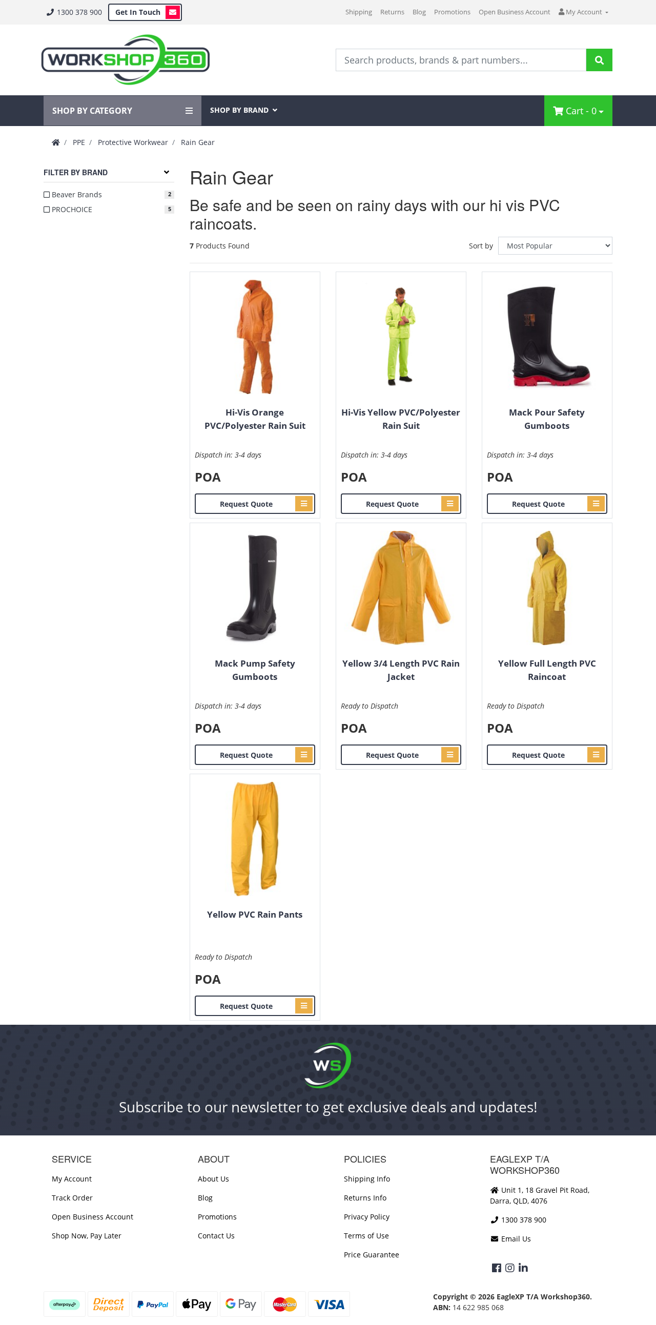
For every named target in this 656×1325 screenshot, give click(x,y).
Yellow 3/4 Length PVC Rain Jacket (401, 669)
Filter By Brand (76, 172)
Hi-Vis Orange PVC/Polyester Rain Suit (254, 418)
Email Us (515, 1239)
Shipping (358, 11)
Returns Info (365, 1198)
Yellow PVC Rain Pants (254, 914)
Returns (392, 11)
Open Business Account (514, 11)
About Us (213, 1179)
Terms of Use (366, 1235)
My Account (72, 1179)
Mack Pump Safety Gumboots (255, 669)
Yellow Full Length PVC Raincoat (547, 669)
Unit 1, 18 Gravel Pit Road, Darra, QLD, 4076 (539, 1195)
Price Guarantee (371, 1254)
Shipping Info (367, 1179)
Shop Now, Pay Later (86, 1235)
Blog (419, 11)
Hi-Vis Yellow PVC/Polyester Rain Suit (400, 418)
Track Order (72, 1198)
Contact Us (216, 1235)
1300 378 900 (78, 12)
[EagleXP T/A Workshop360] (125, 60)
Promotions (452, 11)
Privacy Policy (366, 1217)
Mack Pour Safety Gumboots (547, 418)
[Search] (599, 60)
